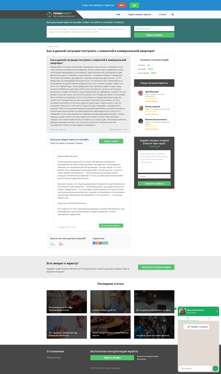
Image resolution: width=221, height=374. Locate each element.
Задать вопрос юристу (139, 14)
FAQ (118, 14)
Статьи (162, 14)
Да (134, 5)
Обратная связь (54, 357)
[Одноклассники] (97, 243)
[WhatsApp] (103, 243)
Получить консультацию (156, 267)
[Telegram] (107, 243)
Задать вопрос (154, 34)
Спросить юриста (112, 225)
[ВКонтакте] (94, 243)
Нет (122, 5)
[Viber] (100, 243)
